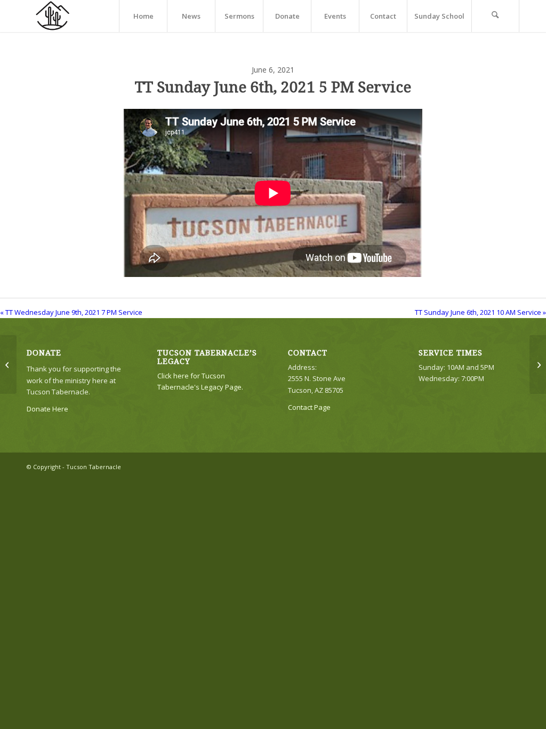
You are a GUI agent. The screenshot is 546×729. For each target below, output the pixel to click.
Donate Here (47, 409)
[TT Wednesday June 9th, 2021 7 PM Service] (8, 364)
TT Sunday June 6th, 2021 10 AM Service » (480, 312)
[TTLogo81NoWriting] (52, 16)
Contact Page (309, 407)
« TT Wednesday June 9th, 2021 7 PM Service (71, 312)
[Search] (495, 16)
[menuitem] (143, 16)
